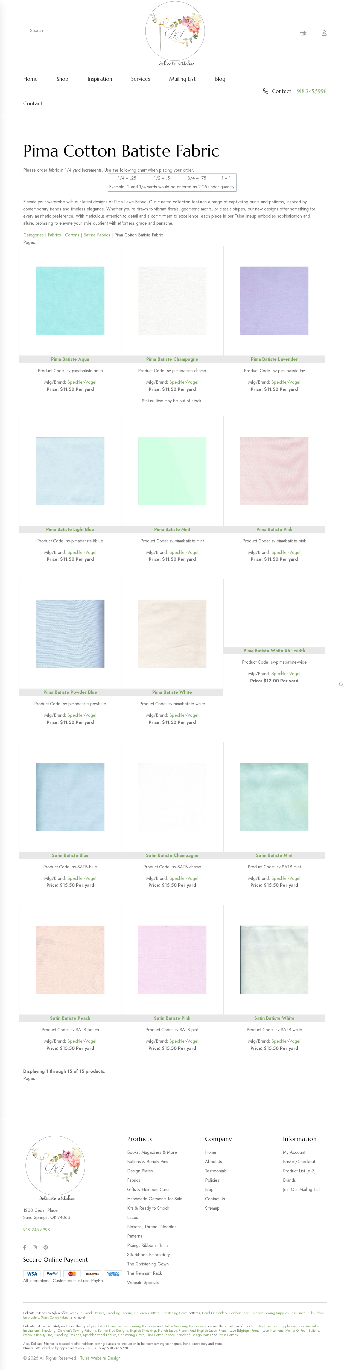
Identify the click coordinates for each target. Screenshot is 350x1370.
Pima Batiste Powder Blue (70, 692)
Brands (289, 1180)
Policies (212, 1180)
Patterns (134, 1236)
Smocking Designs (67, 1335)
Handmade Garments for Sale (154, 1199)
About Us (213, 1161)
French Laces (167, 1330)
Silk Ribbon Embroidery (148, 1255)
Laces (132, 1217)
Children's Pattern (147, 1313)
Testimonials (216, 1171)
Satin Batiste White (274, 1018)
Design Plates (140, 1171)
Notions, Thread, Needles (151, 1227)
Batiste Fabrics (96, 235)
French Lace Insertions (267, 1330)
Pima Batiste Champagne (172, 359)
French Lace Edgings (234, 1330)
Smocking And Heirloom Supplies (268, 1326)
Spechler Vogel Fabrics (99, 1335)
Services (140, 79)
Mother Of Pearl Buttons (302, 1330)
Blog (220, 79)
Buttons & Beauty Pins (147, 1161)
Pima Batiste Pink (274, 529)
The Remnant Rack (144, 1273)
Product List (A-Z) (299, 1171)
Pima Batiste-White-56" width (274, 651)
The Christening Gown (148, 1264)
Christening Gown (175, 1313)
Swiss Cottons (228, 1335)
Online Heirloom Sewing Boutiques (131, 1326)
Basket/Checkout (299, 1161)
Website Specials (143, 1282)
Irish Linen (298, 1313)
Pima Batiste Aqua (70, 359)
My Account (294, 1152)
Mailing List (182, 79)
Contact (33, 103)
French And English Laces (198, 1330)
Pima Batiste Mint (172, 529)
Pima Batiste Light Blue (70, 529)
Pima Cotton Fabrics (160, 1335)
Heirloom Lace (239, 1313)
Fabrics (54, 235)
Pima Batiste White (172, 692)
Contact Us (215, 1199)
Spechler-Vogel (82, 382)
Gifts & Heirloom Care (148, 1189)
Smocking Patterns (119, 1313)
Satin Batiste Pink (172, 1018)
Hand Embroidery (214, 1313)
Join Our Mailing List (301, 1189)
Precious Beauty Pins (37, 1335)
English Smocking (143, 1330)
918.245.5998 (312, 91)
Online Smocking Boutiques (183, 1326)
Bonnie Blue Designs (113, 1330)
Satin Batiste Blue (70, 855)
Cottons (72, 235)
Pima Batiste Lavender (274, 359)
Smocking (49, 1330)
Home (30, 79)
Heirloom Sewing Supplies (269, 1313)
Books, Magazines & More (152, 1152)
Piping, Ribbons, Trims (147, 1245)
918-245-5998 (36, 1230)
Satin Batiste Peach (70, 1018)
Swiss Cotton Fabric (55, 1317)
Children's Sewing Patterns (77, 1330)
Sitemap (212, 1208)
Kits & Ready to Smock (148, 1208)
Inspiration (100, 79)
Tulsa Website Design (100, 1358)
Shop (62, 79)
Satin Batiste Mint (274, 855)
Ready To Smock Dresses (86, 1313)
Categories (34, 235)
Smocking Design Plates (194, 1335)
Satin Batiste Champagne (172, 855)
